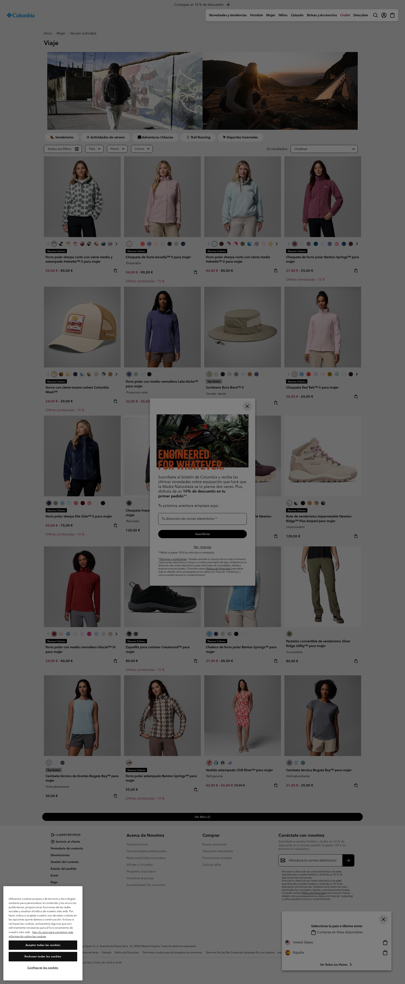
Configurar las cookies (42, 967)
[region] (42, 933)
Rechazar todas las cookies (42, 956)
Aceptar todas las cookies (43, 945)
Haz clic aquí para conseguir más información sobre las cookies (41, 934)
